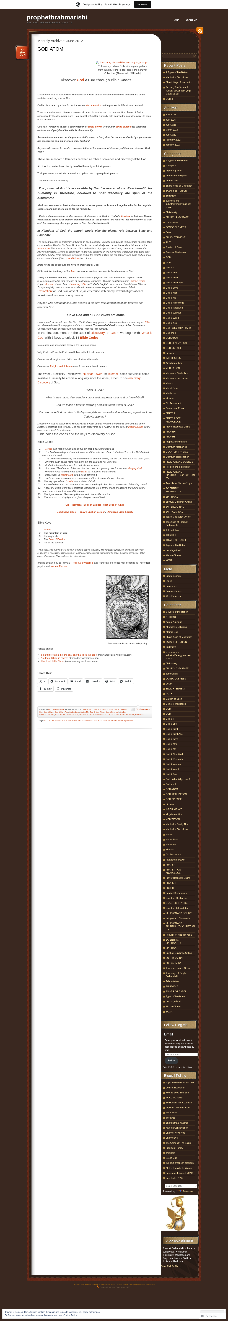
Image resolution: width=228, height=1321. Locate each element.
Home (176, 20)
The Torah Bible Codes (52, 661)
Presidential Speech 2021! (179, 1173)
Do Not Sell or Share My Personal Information (135, 1285)
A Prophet (171, 165)
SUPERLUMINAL (175, 506)
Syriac (142, 281)
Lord (73, 271)
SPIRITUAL (140, 715)
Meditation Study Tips (177, 373)
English (125, 216)
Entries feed (172, 586)
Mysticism (171, 393)
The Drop (170, 1117)
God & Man (171, 292)
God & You (49, 715)
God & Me (84, 712)
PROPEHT (171, 431)
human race (43, 248)
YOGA (169, 560)
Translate (188, 1191)
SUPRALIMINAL (174, 511)
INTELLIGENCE (174, 358)
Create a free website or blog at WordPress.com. (94, 1285)
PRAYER (170, 413)
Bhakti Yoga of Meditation (179, 82)
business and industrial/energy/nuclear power (178, 203)
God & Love (74, 712)
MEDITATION (173, 368)
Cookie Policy (70, 1315)
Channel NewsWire (175, 1132)
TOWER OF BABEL (176, 540)
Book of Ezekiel (92, 504)
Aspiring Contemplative (178, 1107)
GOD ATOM (50, 49)
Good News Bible (66, 512)
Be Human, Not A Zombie (179, 1102)
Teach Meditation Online (178, 516)
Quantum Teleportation (177, 456)
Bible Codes (89, 337)
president (170, 1153)
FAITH (169, 242)
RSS (199, 32)
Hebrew (133, 281)
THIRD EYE (172, 535)
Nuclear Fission (59, 566)
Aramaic (49, 284)
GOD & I (170, 99)
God (80, 80)
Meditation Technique (177, 77)
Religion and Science (61, 366)
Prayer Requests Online (178, 426)
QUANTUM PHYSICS (177, 451)
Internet (113, 373)
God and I (171, 333)
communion (172, 222)
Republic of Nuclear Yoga (179, 483)
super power (95, 126)
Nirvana (169, 398)
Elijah (84, 471)
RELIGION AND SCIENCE (99, 715)
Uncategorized (173, 550)
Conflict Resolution (175, 1087)
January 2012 (173, 144)
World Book (74, 258)
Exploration (44, 291)
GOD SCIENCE (72, 715)
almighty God (135, 468)
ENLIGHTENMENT (175, 237)
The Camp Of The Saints (178, 1143)
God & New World (97, 712)
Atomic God (172, 180)
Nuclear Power (92, 373)
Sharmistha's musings (177, 1122)
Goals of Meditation (176, 252)
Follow (171, 1060)
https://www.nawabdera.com (180, 1082)
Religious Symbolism (83, 562)
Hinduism (170, 353)
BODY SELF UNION (176, 190)
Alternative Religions (176, 175)
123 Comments (143, 709)
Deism (169, 232)
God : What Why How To (178, 328)
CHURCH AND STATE (177, 217)
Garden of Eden (174, 247)
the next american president (180, 1163)
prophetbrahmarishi (57, 17)
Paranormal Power (175, 408)
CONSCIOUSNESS (100, 709)
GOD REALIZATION (176, 343)
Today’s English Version (91, 512)
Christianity (86, 709)
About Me (191, 20)
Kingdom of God (174, 363)
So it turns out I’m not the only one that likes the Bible (69, 654)
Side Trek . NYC (174, 1178)
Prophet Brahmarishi (176, 441)
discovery (134, 378)
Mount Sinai (67, 475)
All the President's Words (179, 1168)
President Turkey (174, 1148)
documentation (93, 105)
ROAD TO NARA (174, 1097)
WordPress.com (174, 596)
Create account (173, 576)
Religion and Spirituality (178, 466)
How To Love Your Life (177, 1092)
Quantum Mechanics (176, 447)
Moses (48, 448)
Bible (147, 322)
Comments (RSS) (123, 1287)
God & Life (171, 272)
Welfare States (173, 555)
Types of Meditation (176, 545)
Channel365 (172, 1137)
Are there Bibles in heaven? (55, 658)
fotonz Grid (171, 1158)
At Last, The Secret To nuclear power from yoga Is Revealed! (178, 90)
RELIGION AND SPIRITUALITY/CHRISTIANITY (180, 475)
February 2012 (173, 139)
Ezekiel (69, 481)
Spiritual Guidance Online (179, 501)
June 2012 (171, 134)
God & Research (112, 712)
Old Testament (73, 504)
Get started (142, 4)
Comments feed (174, 591)
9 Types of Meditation (177, 72)
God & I (117, 709)
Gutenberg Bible (77, 284)
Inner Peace (172, 1112)
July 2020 (171, 114)
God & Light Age (61, 712)
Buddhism (171, 195)
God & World (172, 318)
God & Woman (173, 312)
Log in (169, 581)
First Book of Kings (113, 504)
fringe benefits (123, 126)
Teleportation (172, 530)
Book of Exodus (57, 539)
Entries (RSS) (106, 1287)
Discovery (98, 333)
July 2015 (171, 119)
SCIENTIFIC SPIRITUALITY (123, 715)
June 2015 (171, 124)
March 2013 (172, 129)
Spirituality (128, 721)
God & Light (48, 712)
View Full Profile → (171, 1266)
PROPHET (83, 715)
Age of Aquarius (174, 170)
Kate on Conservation (177, 1127)
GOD (111, 709)
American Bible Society (120, 512)
